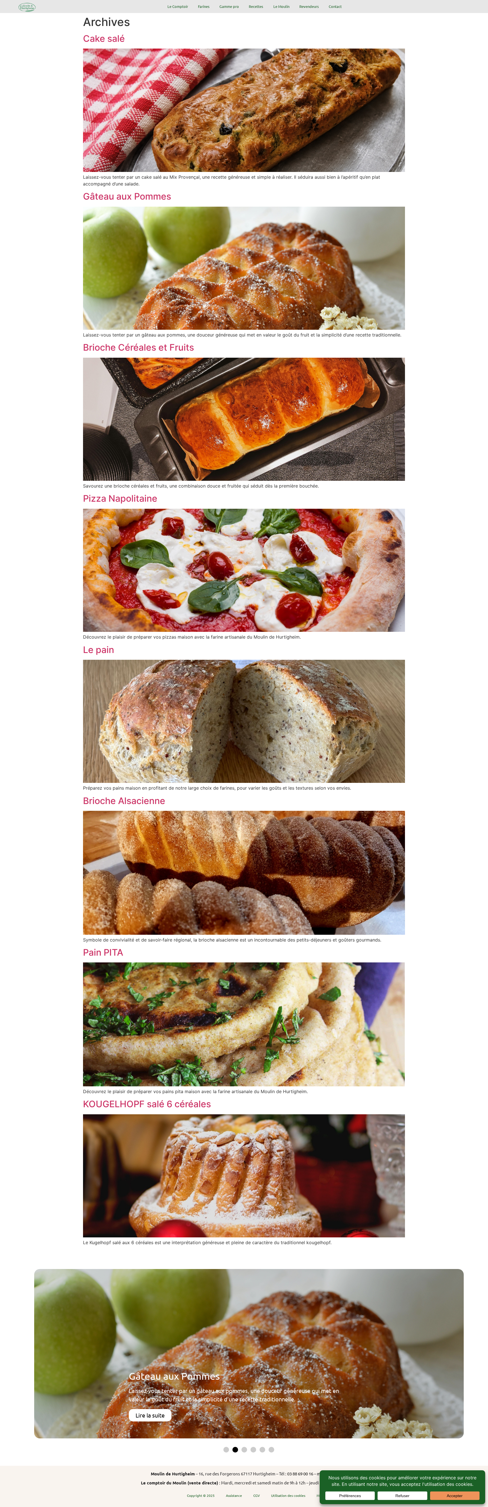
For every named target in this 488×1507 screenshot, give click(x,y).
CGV (256, 1495)
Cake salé (104, 38)
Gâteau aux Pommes (127, 196)
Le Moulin (281, 6)
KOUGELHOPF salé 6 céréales (147, 1103)
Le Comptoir (177, 6)
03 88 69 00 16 (300, 1473)
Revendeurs (309, 6)
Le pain (98, 649)
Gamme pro (229, 6)
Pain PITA (103, 952)
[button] (226, 1450)
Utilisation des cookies (288, 1495)
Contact (335, 6)
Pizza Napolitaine (120, 498)
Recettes (256, 6)
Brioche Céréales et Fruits (138, 347)
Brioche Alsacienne (124, 800)
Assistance (234, 1495)
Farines (204, 6)
